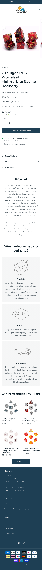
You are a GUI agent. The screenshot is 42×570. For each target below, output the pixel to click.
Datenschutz (9, 533)
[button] (2, 9)
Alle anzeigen (21, 461)
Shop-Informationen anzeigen (15, 144)
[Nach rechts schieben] (26, 61)
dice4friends (18, 564)
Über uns (7, 523)
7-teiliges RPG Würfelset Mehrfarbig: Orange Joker (31, 449)
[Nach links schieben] (16, 61)
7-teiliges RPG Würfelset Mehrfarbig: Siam (10, 420)
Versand (10, 115)
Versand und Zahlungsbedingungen (17, 509)
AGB (6, 504)
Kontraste (25, 566)
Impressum (8, 528)
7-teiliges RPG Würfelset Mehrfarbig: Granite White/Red (10, 450)
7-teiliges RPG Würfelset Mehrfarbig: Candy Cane (30, 420)
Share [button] (6, 149)
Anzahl (4, 118)
